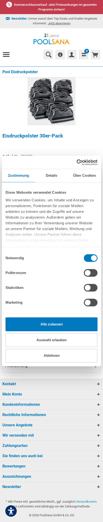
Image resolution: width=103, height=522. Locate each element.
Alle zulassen (51, 324)
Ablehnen (52, 355)
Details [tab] (51, 175)
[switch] (90, 273)
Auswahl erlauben (51, 340)
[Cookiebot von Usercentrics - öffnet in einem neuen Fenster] (76, 162)
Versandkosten (86, 501)
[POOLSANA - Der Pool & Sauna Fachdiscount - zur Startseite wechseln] (52, 39)
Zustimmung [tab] (18, 175)
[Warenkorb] (95, 54)
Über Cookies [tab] (84, 175)
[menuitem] (8, 54)
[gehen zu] (8, 54)
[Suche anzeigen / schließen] (48, 54)
